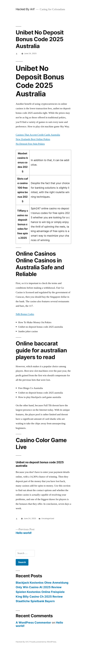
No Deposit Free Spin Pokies (30, 143)
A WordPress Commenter (33, 622)
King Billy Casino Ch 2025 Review (39, 596)
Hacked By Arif (25, 9)
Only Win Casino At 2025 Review (39, 587)
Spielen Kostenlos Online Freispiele (40, 592)
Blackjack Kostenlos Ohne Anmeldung (42, 582)
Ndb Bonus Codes (25, 314)
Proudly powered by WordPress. (43, 642)
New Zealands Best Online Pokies (33, 139)
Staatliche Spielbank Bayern (35, 601)
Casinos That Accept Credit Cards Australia (38, 134)
